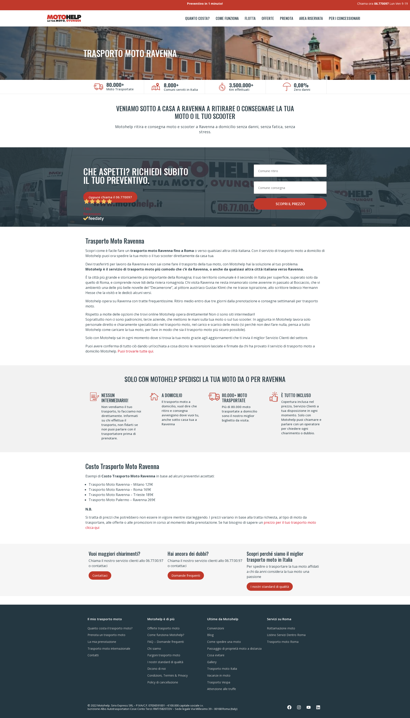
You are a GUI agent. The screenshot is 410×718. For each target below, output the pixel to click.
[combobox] (290, 170)
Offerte (268, 18)
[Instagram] (299, 707)
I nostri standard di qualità (165, 662)
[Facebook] (289, 707)
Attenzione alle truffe (221, 689)
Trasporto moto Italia (222, 669)
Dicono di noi (156, 669)
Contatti (93, 655)
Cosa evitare (215, 655)
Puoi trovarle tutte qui (135, 351)
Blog (210, 635)
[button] (100, 575)
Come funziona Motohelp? (165, 635)
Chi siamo (154, 648)
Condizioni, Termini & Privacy (167, 675)
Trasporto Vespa (218, 682)
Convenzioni (215, 628)
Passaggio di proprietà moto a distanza (234, 648)
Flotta (250, 18)
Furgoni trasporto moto (163, 655)
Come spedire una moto (224, 642)
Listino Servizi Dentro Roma (286, 635)
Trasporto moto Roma (283, 642)
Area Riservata (311, 18)
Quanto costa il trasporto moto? (110, 628)
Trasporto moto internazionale (109, 648)
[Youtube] (308, 707)
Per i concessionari (344, 18)
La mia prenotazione (102, 642)
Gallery (212, 662)
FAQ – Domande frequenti (165, 642)
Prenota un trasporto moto (106, 635)
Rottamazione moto (281, 628)
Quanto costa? (197, 18)
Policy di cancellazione (162, 682)
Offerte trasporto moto (163, 628)
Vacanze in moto (218, 675)
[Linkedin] (318, 707)
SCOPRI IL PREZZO (290, 204)
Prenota (286, 18)
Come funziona (227, 18)
